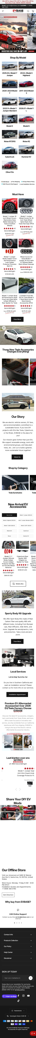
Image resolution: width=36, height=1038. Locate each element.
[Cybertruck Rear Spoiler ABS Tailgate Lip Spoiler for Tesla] (22, 547)
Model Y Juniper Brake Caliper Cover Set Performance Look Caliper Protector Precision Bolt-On (10, 261)
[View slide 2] (17, 923)
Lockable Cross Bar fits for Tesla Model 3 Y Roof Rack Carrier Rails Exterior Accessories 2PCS (26, 299)
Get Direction (8, 895)
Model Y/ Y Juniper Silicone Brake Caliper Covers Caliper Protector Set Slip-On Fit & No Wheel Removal (8, 561)
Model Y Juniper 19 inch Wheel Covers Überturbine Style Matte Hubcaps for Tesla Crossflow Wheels (9, 220)
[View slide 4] (21, 923)
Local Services (18, 671)
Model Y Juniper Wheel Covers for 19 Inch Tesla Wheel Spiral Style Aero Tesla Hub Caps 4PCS (26, 220)
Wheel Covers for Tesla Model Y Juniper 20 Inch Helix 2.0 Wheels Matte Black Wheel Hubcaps (26, 260)
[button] (9, 228)
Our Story (18, 417)
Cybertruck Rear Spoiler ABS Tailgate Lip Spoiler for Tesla (22, 559)
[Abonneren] (31, 978)
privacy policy (20, 990)
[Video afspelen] (4, 329)
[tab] (9, 515)
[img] (18, 762)
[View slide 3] (19, 923)
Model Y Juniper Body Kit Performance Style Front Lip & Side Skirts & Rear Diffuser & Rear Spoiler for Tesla (9, 299)
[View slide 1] (14, 923)
